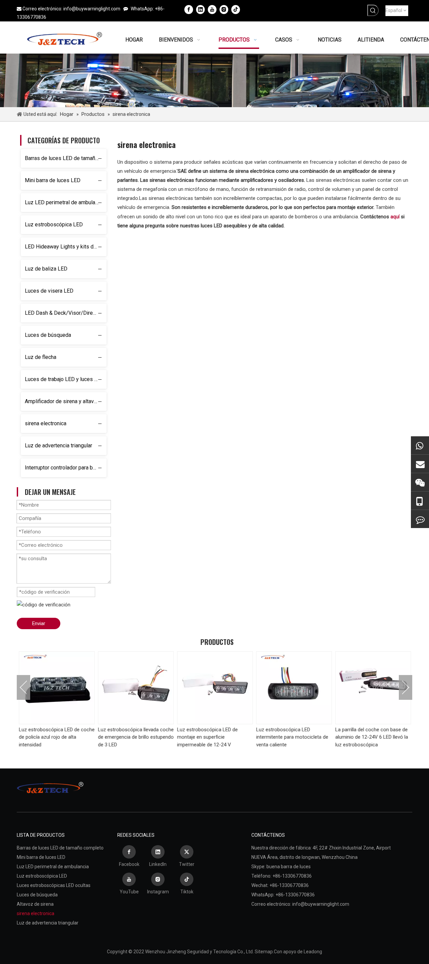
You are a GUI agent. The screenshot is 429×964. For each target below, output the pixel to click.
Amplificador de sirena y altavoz (62, 401)
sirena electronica (45, 423)
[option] (56, 700)
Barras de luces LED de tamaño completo (66, 158)
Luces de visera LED (49, 291)
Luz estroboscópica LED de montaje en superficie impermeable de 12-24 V (207, 737)
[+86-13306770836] (420, 445)
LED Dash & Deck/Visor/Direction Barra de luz (66, 313)
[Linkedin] (200, 9)
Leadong (313, 951)
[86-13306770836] (420, 501)
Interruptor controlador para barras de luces (66, 467)
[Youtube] (212, 9)
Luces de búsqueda (48, 335)
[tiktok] (235, 9)
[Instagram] (224, 9)
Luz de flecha (40, 357)
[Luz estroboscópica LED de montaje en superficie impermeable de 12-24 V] (214, 688)
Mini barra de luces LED (52, 180)
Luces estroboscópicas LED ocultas (53, 885)
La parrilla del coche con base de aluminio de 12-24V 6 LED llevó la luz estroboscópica (371, 737)
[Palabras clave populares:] (373, 10)
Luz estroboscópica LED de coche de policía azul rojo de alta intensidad (56, 737)
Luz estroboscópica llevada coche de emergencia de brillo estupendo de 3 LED (135, 737)
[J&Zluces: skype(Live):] (420, 519)
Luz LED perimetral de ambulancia (65, 202)
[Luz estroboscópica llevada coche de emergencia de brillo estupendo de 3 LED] (135, 688)
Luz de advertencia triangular (58, 445)
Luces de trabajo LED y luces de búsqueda (66, 379)
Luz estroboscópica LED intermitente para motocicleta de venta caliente (292, 737)
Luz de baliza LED (46, 269)
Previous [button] (23, 687)
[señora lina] (420, 464)
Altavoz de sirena (35, 904)
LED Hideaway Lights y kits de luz (65, 246)
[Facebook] (188, 9)
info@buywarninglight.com (91, 8)
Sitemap (264, 951)
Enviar (38, 623)
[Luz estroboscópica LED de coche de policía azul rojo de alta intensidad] (56, 688)
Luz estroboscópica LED (54, 224)
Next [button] (405, 687)
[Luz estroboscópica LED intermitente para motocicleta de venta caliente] (293, 688)
